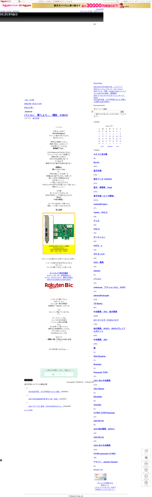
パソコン (97, 279)
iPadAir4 (97, 364)
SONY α (98, 246)
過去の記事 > (29, 107)
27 (113, 141)
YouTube (97, 405)
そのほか (22, 1)
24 (103, 141)
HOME (2, 11)
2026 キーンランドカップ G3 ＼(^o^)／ (108, 89)
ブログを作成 (141, 1)
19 (110, 138)
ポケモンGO (99, 254)
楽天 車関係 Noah (103, 187)
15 (120, 136)
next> (117, 146)
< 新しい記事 (29, 100)
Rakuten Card (98, 469)
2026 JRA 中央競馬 (102, 445)
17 (103, 138)
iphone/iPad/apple (101, 295)
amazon (97, 271)
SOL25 (97, 229)
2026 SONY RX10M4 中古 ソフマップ (108, 87)
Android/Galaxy (101, 204)
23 (99, 141)
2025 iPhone (99, 389)
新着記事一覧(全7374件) (33, 104)
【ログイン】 (98, 11)
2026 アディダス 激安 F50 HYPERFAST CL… (45, 406)
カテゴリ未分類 (100, 154)
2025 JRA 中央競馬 (102, 380)
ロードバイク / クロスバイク (106, 320)
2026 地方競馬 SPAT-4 (104, 429)
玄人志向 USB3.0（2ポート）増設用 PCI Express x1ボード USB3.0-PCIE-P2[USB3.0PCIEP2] (59, 247)
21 (117, 138)
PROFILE (16, 11)
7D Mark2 (98, 303)
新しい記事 (146, 473)
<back (102, 146)
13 (113, 136)
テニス (96, 221)
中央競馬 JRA (100, 340)
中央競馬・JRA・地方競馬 (105, 312)
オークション (99, 237)
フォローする (146, 460)
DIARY (9, 11)
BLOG (96, 162)
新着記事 (146, 479)
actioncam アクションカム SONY (110, 287)
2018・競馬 (99, 262)
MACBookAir (100, 356)
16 (99, 138)
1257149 (99, 9)
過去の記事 (146, 466)
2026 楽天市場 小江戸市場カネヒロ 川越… (44, 391)
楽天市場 (148, 1)
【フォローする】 (86, 11)
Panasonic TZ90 (101, 372)
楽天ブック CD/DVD (103, 179)
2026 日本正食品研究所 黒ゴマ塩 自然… (43, 399)
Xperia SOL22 (100, 212)
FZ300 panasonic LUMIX (105, 453)
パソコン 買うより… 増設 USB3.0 (46, 115)
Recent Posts (98, 83)
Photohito (98, 397)
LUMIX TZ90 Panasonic (104, 413)
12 (110, 136)
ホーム (146, 454)
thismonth (110, 146)
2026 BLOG (99, 421)
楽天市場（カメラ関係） (104, 196)
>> (127, 1)
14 (117, 136)
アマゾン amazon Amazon (106, 462)
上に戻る (146, 485)
